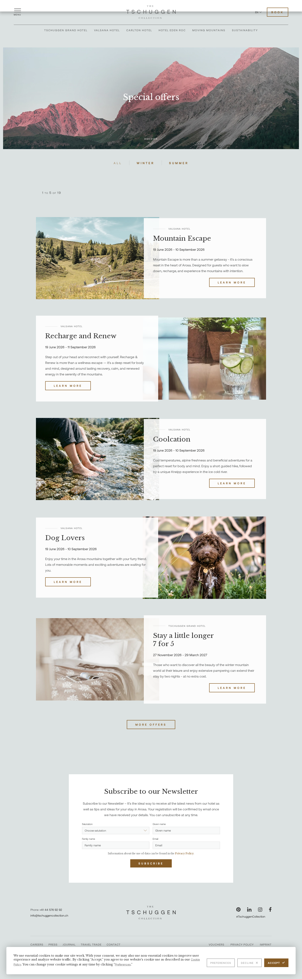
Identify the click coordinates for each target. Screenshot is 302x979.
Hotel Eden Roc (172, 30)
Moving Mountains (208, 30)
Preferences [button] (123, 964)
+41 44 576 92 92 (50, 909)
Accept (274, 962)
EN (256, 12)
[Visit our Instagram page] (260, 909)
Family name (88, 838)
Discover (151, 139)
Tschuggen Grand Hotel (66, 30)
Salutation (87, 824)
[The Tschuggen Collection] (151, 12)
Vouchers (216, 944)
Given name (159, 824)
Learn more (232, 282)
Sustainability (245, 30)
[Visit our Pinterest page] (238, 909)
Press (53, 944)
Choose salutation (95, 830)
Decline (247, 962)
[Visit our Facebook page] (270, 909)
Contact (114, 944)
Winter (145, 163)
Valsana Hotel (107, 30)
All (118, 163)
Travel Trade (91, 944)
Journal (69, 944)
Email (155, 838)
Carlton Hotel (139, 30)
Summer (179, 163)
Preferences (220, 962)
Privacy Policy (242, 944)
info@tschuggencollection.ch (49, 915)
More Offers (151, 724)
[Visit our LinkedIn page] (249, 909)
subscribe (151, 863)
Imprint (266, 944)
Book (277, 12)
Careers (36, 944)
